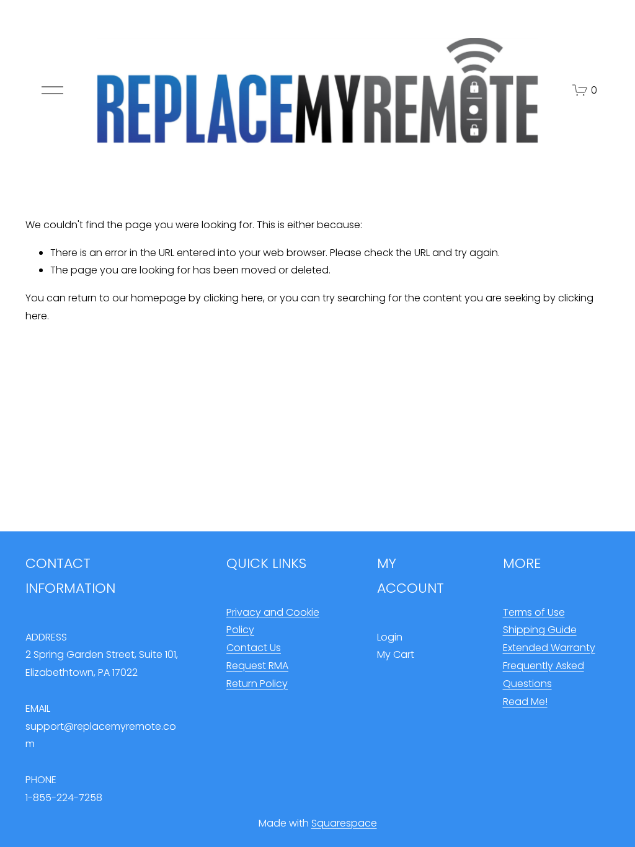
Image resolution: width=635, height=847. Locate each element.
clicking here (233, 298)
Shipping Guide (540, 630)
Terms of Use (534, 612)
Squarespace (344, 823)
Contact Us (253, 648)
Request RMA (257, 666)
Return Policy (257, 683)
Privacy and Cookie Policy (272, 621)
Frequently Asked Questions (543, 675)
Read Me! (525, 701)
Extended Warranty (549, 648)
